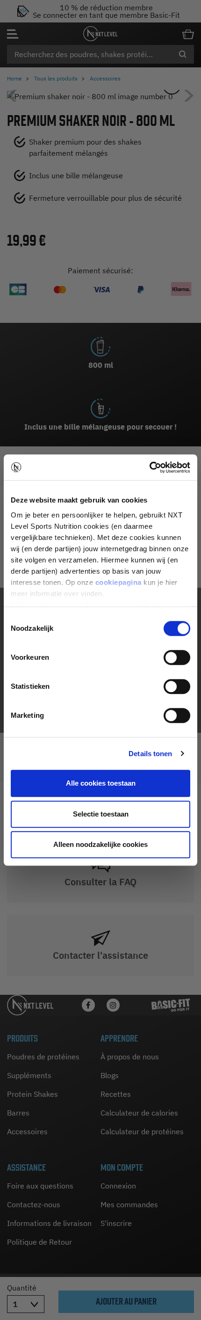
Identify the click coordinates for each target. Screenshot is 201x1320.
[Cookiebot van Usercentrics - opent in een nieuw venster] (149, 467)
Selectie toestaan (101, 814)
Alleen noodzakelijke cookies (100, 844)
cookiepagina (118, 582)
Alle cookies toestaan (101, 783)
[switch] (177, 657)
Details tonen (150, 754)
